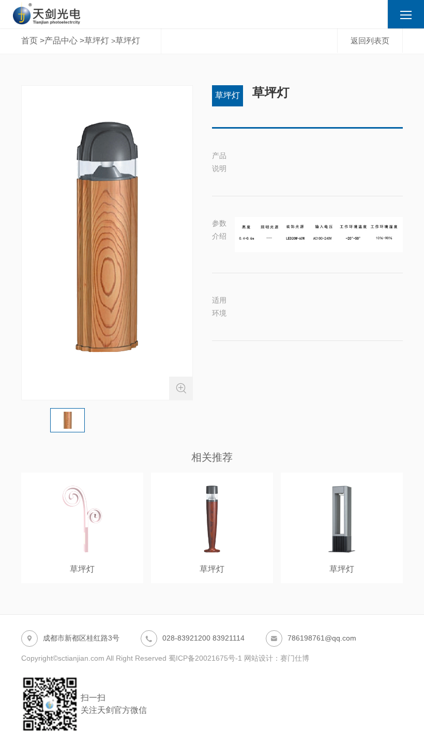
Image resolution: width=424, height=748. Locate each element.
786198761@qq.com (313, 638)
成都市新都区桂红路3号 (72, 638)
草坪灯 (96, 40)
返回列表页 (370, 40)
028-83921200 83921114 (195, 638)
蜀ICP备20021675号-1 (205, 658)
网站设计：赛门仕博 (276, 658)
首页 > (32, 40)
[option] (107, 242)
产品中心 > (64, 40)
